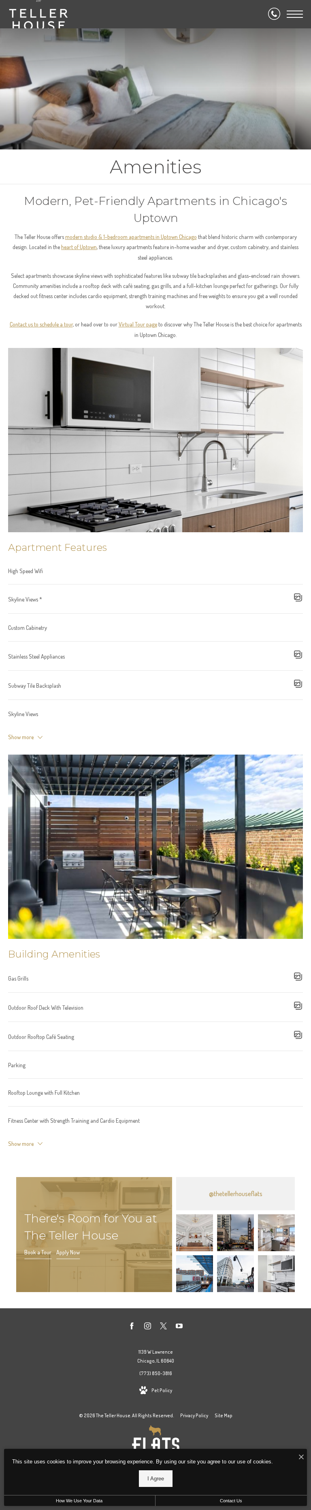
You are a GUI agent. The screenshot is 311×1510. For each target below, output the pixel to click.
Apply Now (68, 1252)
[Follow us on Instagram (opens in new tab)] (147, 1327)
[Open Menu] (295, 14)
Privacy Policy (194, 1415)
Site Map (223, 1415)
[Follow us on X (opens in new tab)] (163, 1327)
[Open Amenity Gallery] (298, 599)
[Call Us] (274, 14)
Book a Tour (37, 1252)
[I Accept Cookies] (301, 1457)
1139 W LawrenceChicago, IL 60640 (155, 1356)
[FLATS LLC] (155, 1443)
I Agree (155, 1479)
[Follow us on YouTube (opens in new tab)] (179, 1327)
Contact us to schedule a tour (41, 324)
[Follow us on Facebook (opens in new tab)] (131, 1327)
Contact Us (231, 1500)
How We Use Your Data (79, 1500)
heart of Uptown (79, 246)
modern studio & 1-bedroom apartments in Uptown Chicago (131, 236)
